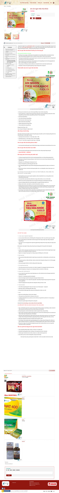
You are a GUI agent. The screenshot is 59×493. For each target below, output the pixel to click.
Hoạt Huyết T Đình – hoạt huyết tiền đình (26, 376)
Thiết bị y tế (40, 2)
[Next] (26, 19)
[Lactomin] (13, 428)
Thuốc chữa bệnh (33, 2)
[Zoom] (5, 30)
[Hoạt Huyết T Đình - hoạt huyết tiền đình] (13, 385)
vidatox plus (23, 441)
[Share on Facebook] (45, 43)
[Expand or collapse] (15, 47)
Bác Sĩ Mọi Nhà (46, 2)
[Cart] (50, 3)
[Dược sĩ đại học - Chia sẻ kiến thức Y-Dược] (7, 2)
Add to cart (38, 18)
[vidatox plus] (13, 450)
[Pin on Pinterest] (48, 43)
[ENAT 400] (13, 407)
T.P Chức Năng (8, 6)
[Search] (53, 3)
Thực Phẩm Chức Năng (24, 2)
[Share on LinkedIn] (49, 43)
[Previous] (5, 19)
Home (5, 6)
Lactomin (23, 419)
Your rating (8, 468)
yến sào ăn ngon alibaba (38, 303)
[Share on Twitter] (46, 43)
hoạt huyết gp (25, 303)
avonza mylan (30, 303)
